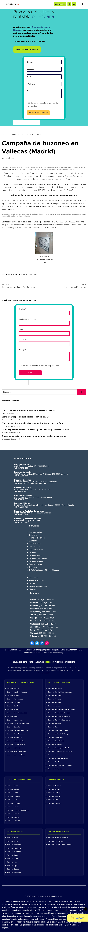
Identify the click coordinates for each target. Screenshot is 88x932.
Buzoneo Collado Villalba (16, 744)
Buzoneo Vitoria (12, 841)
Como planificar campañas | (72, 650)
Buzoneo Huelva (13, 814)
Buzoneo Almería (13, 807)
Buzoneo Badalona (55, 695)
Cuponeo (33, 567)
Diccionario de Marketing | (53, 653)
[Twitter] (37, 643)
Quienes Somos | (26, 650)
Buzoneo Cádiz (12, 793)
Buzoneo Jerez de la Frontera (18, 810)
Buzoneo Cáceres (13, 821)
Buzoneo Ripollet (54, 762)
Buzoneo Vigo (12, 862)
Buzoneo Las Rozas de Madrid (18, 723)
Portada (5, 134)
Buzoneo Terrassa (54, 699)
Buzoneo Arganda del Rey (16, 751)
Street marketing (35, 564)
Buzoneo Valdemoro (14, 737)
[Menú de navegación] (82, 4)
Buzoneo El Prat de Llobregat (58, 734)
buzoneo (27, 184)
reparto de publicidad (27, 274)
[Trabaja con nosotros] (74, 4)
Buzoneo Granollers (55, 744)
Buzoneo (14, 274)
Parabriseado (34, 547)
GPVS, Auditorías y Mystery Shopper (44, 570)
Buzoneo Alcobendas (14, 720)
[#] (47, 643)
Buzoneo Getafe (13, 706)
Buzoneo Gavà (53, 755)
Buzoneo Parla (12, 716)
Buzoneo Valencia (54, 786)
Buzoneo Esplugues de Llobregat (60, 751)
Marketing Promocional (9, 169)
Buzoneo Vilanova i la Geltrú (58, 730)
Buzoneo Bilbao (12, 838)
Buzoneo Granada (13, 803)
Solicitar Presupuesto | (33, 653)
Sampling (33, 541)
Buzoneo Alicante (54, 796)
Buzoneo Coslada (13, 727)
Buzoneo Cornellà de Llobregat (59, 713)
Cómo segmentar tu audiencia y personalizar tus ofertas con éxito (32, 423)
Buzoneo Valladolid (14, 852)
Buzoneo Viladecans (55, 737)
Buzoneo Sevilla (12, 786)
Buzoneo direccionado (38, 558)
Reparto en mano (36, 550)
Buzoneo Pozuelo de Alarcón (17, 730)
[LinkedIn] (42, 643)
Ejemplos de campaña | (50, 650)
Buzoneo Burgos (13, 855)
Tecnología (33, 577)
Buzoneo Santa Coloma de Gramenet (61, 709)
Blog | (7, 650)
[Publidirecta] (12, 4)
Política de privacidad (38, 586)
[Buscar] (81, 392)
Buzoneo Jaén (12, 800)
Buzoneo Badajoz (13, 817)
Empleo (32, 583)
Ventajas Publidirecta (37, 580)
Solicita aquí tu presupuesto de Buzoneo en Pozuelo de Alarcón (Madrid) (44, 195)
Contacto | (14, 650)
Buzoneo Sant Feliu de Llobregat (60, 765)
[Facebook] (32, 643)
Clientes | (37, 650)
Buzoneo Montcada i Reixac (58, 758)
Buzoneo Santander (14, 873)
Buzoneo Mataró (54, 706)
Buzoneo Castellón (54, 803)
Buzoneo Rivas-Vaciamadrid (17, 734)
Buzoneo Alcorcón (13, 709)
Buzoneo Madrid (13, 688)
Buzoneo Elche (53, 800)
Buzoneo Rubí (53, 727)
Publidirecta (9, 158)
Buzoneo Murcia (54, 789)
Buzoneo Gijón (12, 866)
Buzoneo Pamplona (14, 845)
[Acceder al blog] (69, 4)
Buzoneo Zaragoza (14, 848)
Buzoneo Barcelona (55, 688)
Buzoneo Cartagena (55, 793)
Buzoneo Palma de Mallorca (58, 838)
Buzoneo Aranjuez (13, 748)
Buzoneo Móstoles (13, 695)
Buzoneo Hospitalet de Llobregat (60, 692)
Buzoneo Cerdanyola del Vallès (59, 748)
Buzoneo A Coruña (13, 859)
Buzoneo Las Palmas (55, 841)
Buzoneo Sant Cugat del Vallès (59, 720)
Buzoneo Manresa (54, 723)
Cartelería (33, 535)
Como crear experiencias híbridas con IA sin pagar (25, 417)
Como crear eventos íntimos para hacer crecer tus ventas (28, 410)
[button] (27, 49)
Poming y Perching (37, 538)
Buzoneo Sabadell (54, 702)
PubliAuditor (60, 4)
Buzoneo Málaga (13, 789)
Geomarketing (35, 544)
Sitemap (32, 589)
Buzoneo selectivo (36, 561)
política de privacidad (50, 366)
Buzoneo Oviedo (13, 869)
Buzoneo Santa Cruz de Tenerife (60, 845)
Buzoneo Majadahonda (15, 741)
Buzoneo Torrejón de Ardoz (17, 713)
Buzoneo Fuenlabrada (15, 699)
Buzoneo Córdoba (13, 796)
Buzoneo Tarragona (55, 769)
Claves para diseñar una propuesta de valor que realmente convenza (34, 436)
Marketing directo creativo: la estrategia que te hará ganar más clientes (35, 430)
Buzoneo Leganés (13, 702)
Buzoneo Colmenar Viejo (16, 755)
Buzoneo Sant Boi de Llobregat (59, 716)
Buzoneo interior (36, 555)
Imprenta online (35, 532)
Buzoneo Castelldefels (56, 741)
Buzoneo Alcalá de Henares (17, 692)
